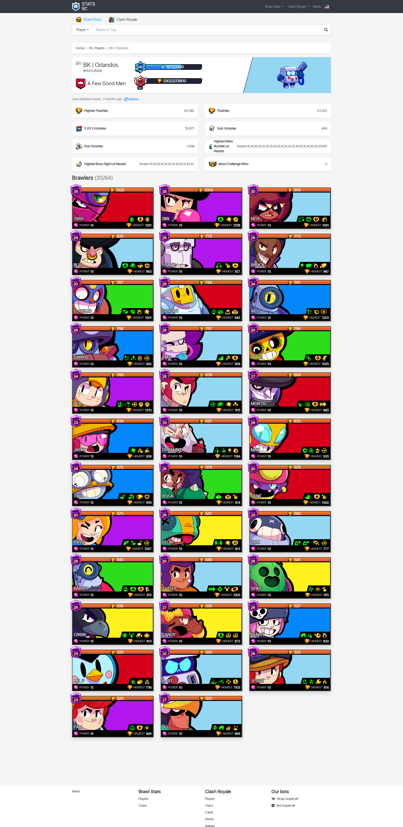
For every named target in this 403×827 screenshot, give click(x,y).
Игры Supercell (287, 798)
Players (144, 798)
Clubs (143, 805)
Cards (209, 812)
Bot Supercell (286, 805)
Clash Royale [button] (297, 6)
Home (80, 48)
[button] (327, 6)
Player (81, 30)
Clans (209, 805)
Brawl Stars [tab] (92, 19)
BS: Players (97, 48)
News (317, 6)
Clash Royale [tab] (126, 19)
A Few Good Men (106, 83)
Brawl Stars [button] (273, 6)
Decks (209, 819)
